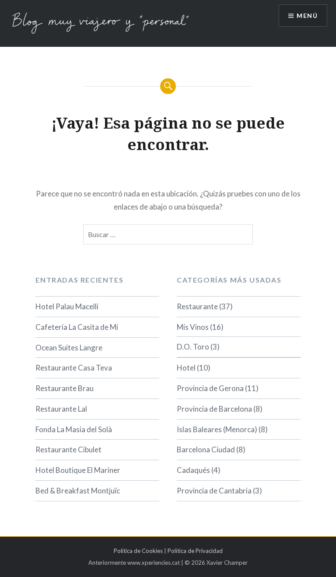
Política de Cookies (138, 550)
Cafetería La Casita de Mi (76, 327)
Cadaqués (193, 470)
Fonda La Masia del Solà (73, 429)
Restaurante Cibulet (68, 449)
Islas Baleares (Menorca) (217, 429)
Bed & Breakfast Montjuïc (77, 490)
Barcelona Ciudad (206, 449)
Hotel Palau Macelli (66, 306)
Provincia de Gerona (210, 388)
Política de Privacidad (195, 550)
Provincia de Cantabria (214, 490)
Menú (307, 15)
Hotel (186, 367)
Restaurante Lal (61, 408)
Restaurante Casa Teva (73, 367)
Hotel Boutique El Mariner (77, 470)
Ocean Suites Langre (68, 347)
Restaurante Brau (64, 388)
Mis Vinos (193, 327)
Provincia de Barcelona (214, 408)
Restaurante (197, 306)
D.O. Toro (193, 346)
